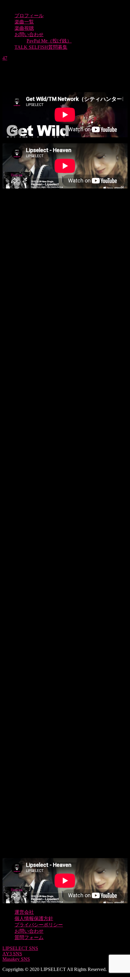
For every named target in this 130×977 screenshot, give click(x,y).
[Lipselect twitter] (65, 448)
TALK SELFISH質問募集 (41, 47)
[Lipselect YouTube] (65, 317)
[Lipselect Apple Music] (65, 578)
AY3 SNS (12, 953)
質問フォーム (29, 937)
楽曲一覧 (24, 21)
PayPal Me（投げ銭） (49, 40)
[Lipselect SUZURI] (65, 840)
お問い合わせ (29, 34)
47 (4, 58)
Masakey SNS (16, 959)
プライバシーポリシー (39, 924)
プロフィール (29, 15)
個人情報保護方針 (34, 918)
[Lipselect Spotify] (65, 709)
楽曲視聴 (24, 28)
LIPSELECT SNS (20, 948)
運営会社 (24, 912)
